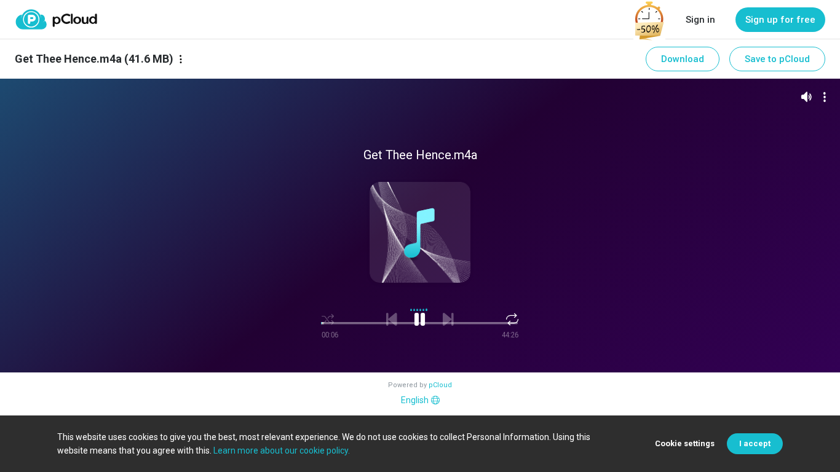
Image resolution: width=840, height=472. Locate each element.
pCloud (440, 385)
